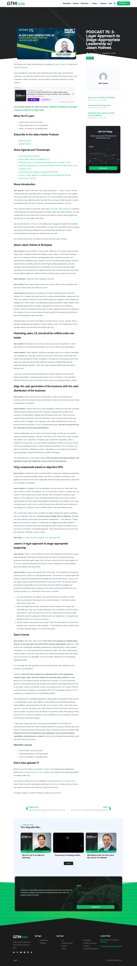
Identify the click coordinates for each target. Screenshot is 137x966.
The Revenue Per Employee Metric (99, 105)
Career (64, 946)
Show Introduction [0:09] (29, 156)
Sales (64, 949)
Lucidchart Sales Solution (33, 772)
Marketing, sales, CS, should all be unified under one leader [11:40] (44, 162)
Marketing (87, 940)
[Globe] (24, 952)
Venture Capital (67, 943)
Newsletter (67, 3)
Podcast (76, 3)
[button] (114, 3)
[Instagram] (28, 952)
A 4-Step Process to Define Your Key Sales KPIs (41, 538)
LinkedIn (67, 781)
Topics (94, 3)
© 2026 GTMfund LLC (114, 960)
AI (62, 940)
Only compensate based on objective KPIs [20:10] (38, 172)
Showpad (23, 67)
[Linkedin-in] (14, 952)
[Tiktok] (31, 952)
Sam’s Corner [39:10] (27, 178)
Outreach (34, 224)
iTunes (28, 141)
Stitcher (28, 144)
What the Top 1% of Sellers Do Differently (101, 98)
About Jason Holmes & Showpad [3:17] (34, 159)
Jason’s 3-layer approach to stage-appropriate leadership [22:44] (45, 175)
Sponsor (104, 3)
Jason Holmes (60, 64)
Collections (84, 3)
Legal (15, 960)
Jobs (110, 3)
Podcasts (90, 58)
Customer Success (90, 943)
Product (86, 946)
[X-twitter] (17, 952)
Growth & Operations (91, 949)
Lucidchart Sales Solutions (59, 209)
